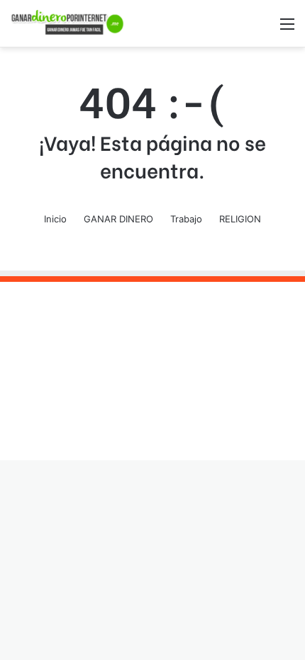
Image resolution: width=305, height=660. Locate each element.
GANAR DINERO (118, 218)
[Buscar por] (262, 29)
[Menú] (287, 29)
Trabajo (186, 218)
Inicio (55, 218)
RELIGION (240, 218)
